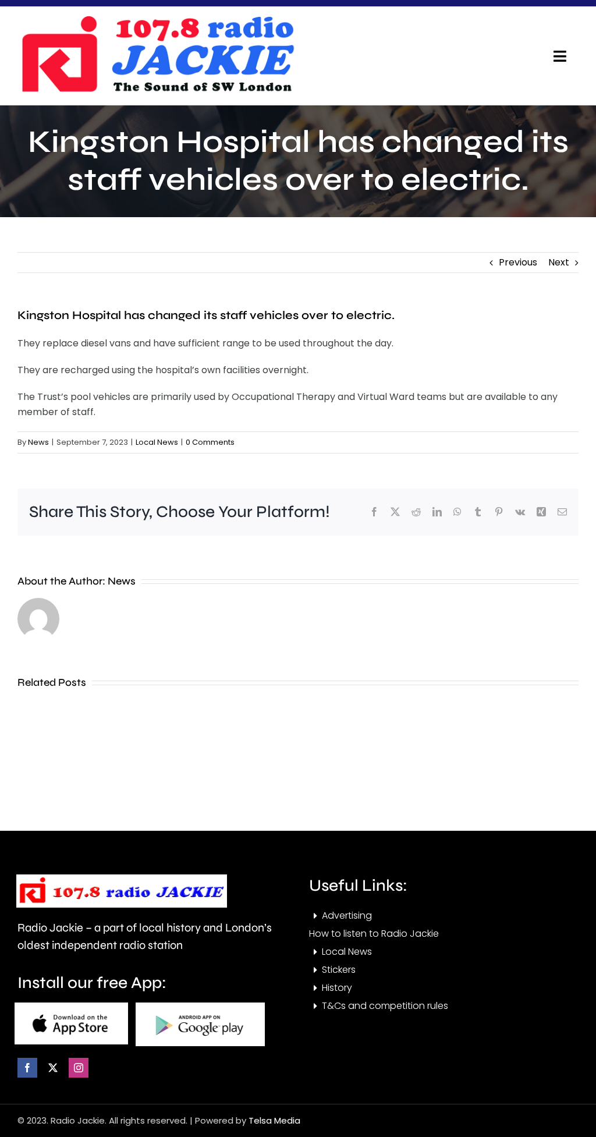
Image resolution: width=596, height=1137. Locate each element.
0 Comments (210, 442)
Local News (157, 442)
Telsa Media (274, 1120)
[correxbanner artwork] (157, 19)
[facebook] (27, 1068)
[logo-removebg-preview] (121, 878)
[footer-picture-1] (71, 1007)
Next (558, 262)
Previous (518, 262)
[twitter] (53, 1068)
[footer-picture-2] (200, 1007)
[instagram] (78, 1068)
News (38, 442)
